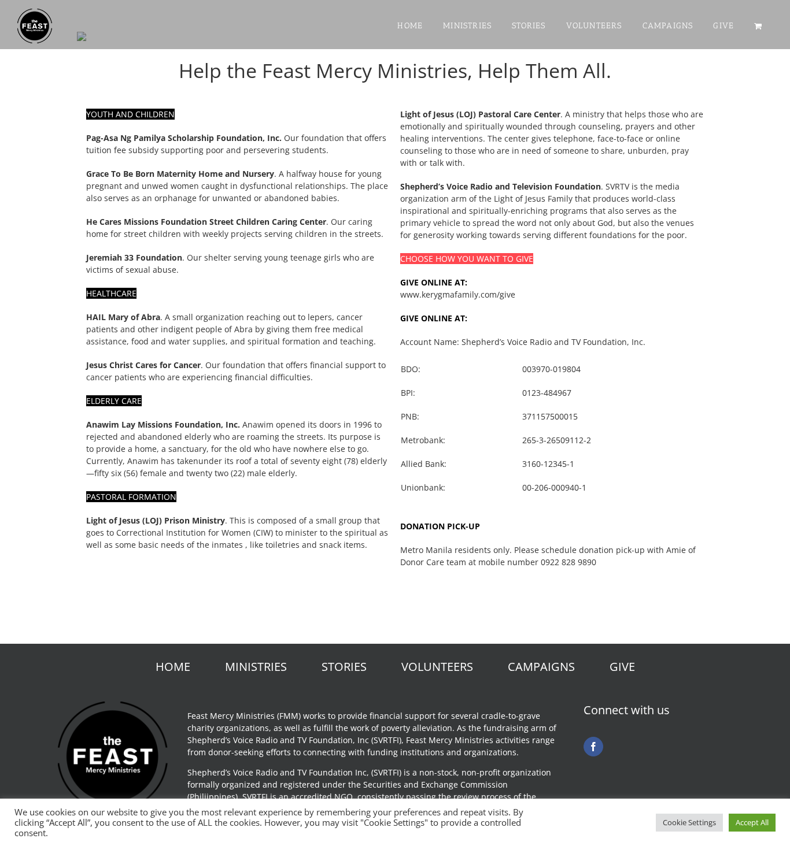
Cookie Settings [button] (689, 822)
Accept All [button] (752, 822)
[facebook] (593, 746)
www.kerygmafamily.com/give (457, 294)
